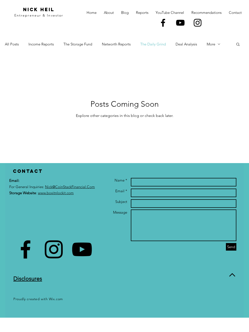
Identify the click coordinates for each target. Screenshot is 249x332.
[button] (238, 44)
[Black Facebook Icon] (163, 22)
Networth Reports (116, 44)
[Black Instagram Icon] (197, 22)
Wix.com (56, 299)
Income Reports (41, 44)
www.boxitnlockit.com (56, 193)
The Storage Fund (77, 44)
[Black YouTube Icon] (180, 22)
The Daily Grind (153, 44)
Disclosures (27, 278)
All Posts (12, 44)
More (211, 44)
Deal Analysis (186, 44)
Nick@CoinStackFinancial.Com (70, 186)
